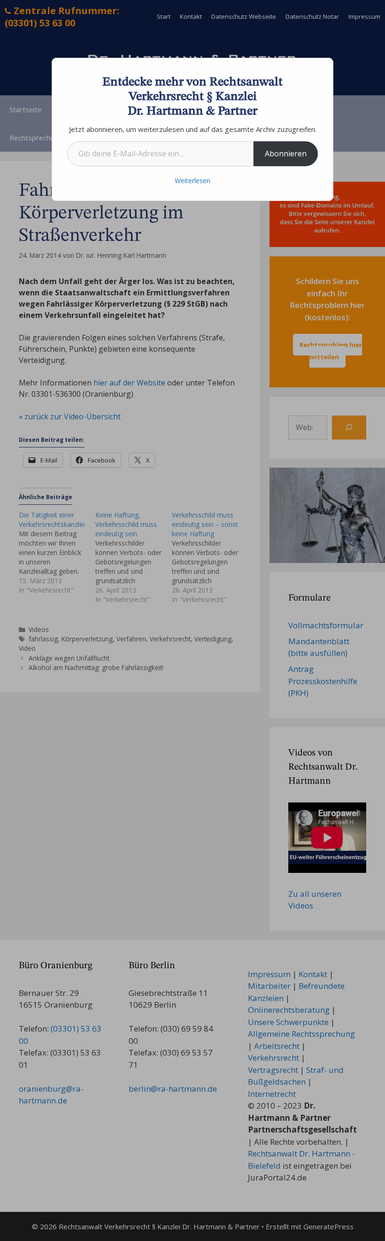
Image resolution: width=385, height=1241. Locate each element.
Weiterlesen (192, 180)
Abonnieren (286, 153)
